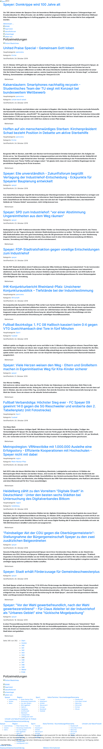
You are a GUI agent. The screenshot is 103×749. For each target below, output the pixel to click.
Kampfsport (43, 701)
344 (22, 655)
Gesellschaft (79, 699)
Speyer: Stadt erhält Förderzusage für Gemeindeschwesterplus (51, 572)
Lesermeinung (13, 699)
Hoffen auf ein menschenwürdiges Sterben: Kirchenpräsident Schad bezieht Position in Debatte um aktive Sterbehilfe (50, 131)
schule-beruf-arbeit (18, 100)
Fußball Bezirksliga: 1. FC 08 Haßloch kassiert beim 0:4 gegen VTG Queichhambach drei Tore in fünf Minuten (50, 326)
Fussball (42, 699)
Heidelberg (24, 709)
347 (22, 662)
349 (22, 667)
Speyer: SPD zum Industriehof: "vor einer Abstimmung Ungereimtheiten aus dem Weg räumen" (44, 214)
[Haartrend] (8, 29)
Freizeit (21, 719)
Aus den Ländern (26, 703)
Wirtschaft (15, 298)
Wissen (77, 709)
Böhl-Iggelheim (25, 705)
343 (22, 653)
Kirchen (77, 707)
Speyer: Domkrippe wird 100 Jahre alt (31, 4)
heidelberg (15, 506)
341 (22, 648)
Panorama (75, 697)
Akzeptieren (5, 745)
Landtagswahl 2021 (27, 716)
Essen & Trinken (30, 719)
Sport (18, 333)
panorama (20, 52)
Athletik (42, 703)
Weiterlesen (9, 79)
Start (23, 641)
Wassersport (44, 705)
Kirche (13, 55)
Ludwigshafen (25, 715)
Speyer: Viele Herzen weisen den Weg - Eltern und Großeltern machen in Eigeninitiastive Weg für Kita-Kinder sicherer (50, 367)
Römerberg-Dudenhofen (28, 701)
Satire (10, 703)
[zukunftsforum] (9, 31)
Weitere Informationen (51, 748)
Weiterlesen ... (8, 24)
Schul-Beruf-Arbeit (81, 701)
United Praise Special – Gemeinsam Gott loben (38, 48)
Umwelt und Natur (12, 719)
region (18, 458)
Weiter (23, 670)
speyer (14, 185)
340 (22, 645)
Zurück (24, 643)
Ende (23, 672)
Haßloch (23, 707)
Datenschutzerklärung (20, 721)
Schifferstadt (25, 711)
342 (22, 650)
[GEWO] (6, 26)
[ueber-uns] (7, 36)
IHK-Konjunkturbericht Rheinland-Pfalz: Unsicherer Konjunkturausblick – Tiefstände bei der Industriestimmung (48, 288)
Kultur (50, 697)
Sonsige (42, 707)
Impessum (8, 721)
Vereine (11, 701)
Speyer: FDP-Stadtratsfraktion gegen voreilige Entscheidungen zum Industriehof (51, 251)
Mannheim (24, 713)
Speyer (7, 697)
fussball (14, 336)
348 (22, 665)
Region (19, 697)
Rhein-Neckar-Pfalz (18, 462)
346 (22, 660)
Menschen (78, 703)
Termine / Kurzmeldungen (61, 697)
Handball (42, 711)
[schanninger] (8, 34)
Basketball (43, 709)
